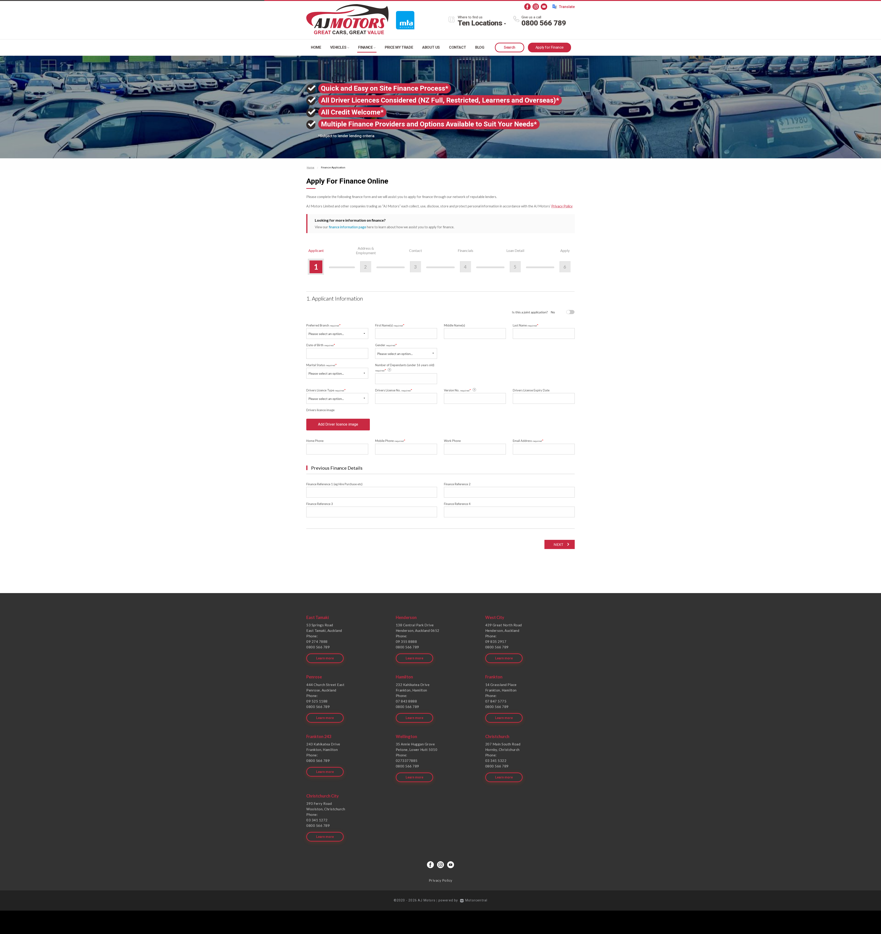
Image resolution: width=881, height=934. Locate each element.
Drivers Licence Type (326, 390)
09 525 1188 (317, 701)
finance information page (347, 227)
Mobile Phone (390, 441)
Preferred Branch (323, 325)
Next (558, 544)
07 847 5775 (496, 701)
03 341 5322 (496, 760)
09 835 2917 (496, 641)
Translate (567, 7)
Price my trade (399, 47)
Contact (457, 47)
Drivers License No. (393, 390)
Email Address (528, 441)
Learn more (325, 658)
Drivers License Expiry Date (531, 390)
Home (316, 47)
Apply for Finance (549, 47)
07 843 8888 (406, 701)
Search (509, 47)
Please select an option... (326, 334)
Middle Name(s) (454, 325)
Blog (479, 47)
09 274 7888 (317, 641)
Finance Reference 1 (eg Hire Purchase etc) (334, 484)
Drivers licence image (320, 410)
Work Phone (452, 441)
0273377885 (407, 760)
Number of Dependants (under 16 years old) (404, 367)
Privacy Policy (562, 206)
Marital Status (321, 365)
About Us (431, 47)
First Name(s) (389, 325)
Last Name (525, 325)
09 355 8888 (406, 641)
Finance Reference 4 (457, 504)
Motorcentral (476, 900)
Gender (386, 345)
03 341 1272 (317, 820)
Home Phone (314, 441)
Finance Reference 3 (319, 504)
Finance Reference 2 (457, 484)
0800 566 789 (543, 23)
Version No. (457, 390)
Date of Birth (320, 345)
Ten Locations (480, 23)
